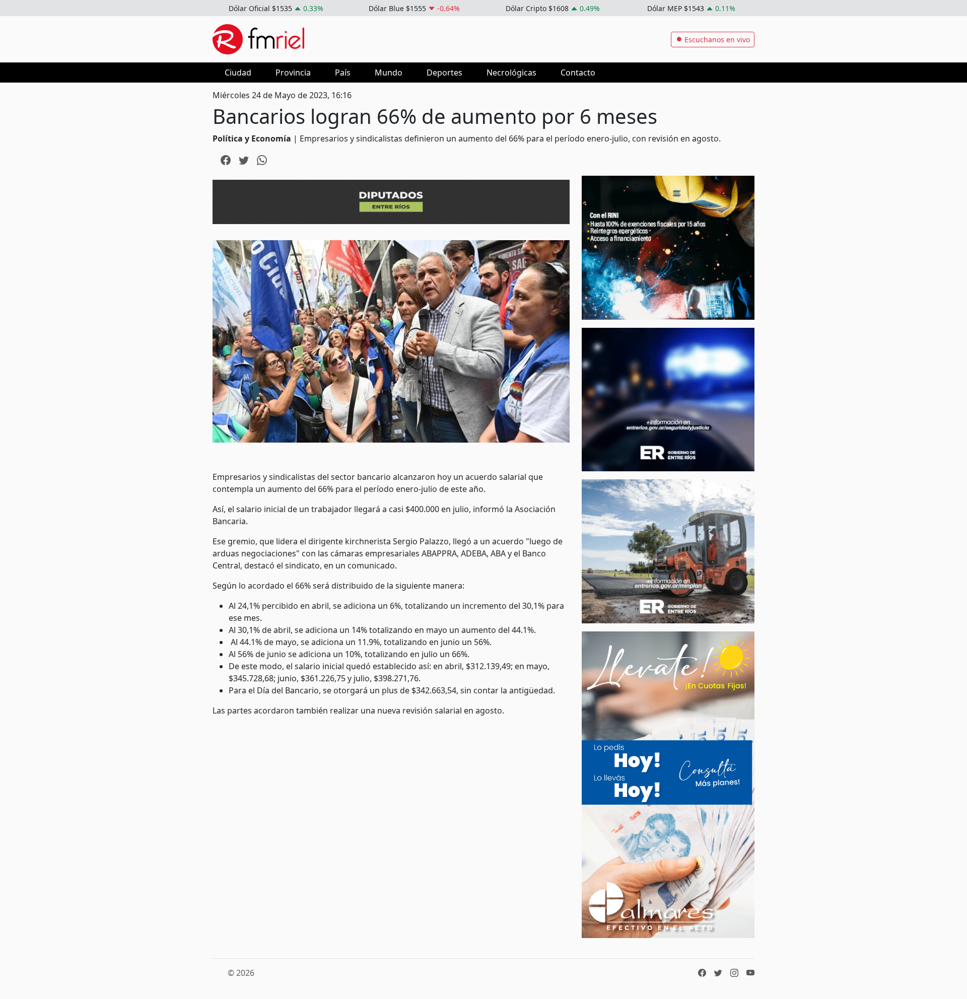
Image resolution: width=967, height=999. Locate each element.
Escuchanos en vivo (716, 39)
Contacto (578, 72)
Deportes (444, 72)
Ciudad (238, 72)
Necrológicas (511, 72)
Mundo (388, 72)
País (343, 72)
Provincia (293, 72)
